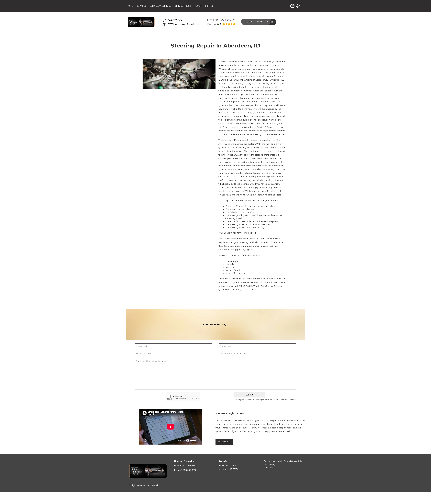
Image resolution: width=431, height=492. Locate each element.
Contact (209, 6)
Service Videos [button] (183, 6)
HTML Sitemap (270, 468)
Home (130, 6)
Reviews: (214, 24)
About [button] (198, 6)
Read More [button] (224, 442)
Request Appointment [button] (257, 22)
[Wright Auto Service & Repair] (141, 22)
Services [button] (141, 6)
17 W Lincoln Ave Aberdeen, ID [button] (185, 24)
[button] (292, 6)
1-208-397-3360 (244, 286)
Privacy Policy (269, 465)
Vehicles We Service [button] (160, 6)
